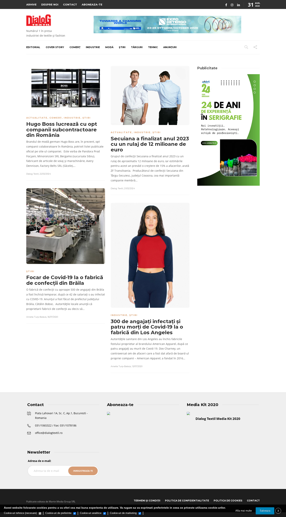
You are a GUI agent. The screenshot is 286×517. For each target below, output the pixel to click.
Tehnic (153, 47)
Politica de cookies (228, 500)
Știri (122, 47)
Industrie (93, 47)
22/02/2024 (45, 173)
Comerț (74, 47)
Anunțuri (170, 47)
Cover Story (55, 47)
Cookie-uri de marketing (123, 513)
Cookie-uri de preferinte (58, 513)
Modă (109, 47)
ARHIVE (31, 4)
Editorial (33, 47)
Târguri (137, 47)
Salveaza (265, 510)
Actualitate (36, 117)
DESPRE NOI (49, 4)
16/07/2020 (52, 317)
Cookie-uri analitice (90, 513)
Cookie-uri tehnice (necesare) (20, 513)
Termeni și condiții (147, 500)
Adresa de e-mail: (39, 461)
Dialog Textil (32, 173)
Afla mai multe (243, 510)
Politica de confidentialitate (187, 500)
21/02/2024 (129, 188)
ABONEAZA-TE (92, 4)
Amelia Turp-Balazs (36, 317)
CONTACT (70, 4)
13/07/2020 (137, 366)
